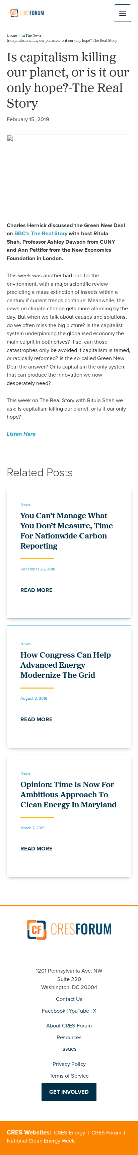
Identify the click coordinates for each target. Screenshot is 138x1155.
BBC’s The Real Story (40, 233)
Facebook (53, 1010)
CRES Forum (106, 1132)
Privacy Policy (69, 1064)
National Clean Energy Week (41, 1140)
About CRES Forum (69, 1025)
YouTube (79, 1010)
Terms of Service (69, 1075)
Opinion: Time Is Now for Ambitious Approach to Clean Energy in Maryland (68, 795)
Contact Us (69, 999)
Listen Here (21, 434)
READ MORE (36, 590)
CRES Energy (69, 1132)
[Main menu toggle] (122, 13)
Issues (69, 1048)
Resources (69, 1037)
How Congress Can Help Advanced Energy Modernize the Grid (65, 666)
